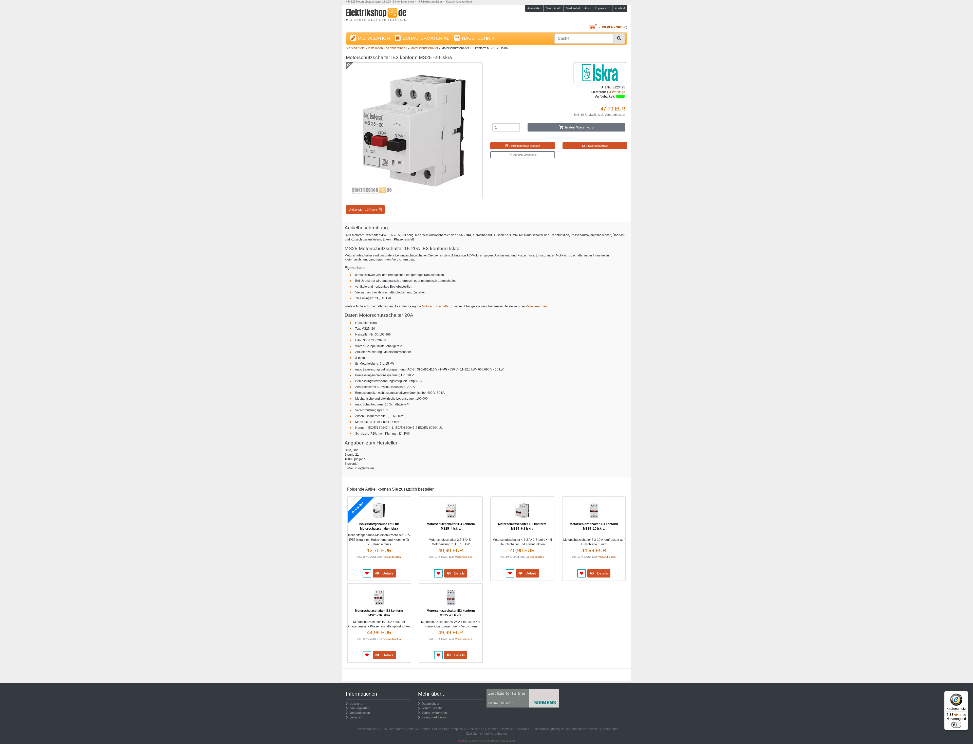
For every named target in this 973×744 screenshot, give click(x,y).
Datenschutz (429, 703)
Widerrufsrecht (431, 708)
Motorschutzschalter (436, 306)
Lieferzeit (355, 717)
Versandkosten (615, 115)
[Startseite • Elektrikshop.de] (390, 15)
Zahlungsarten (358, 708)
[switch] (956, 725)
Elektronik (522, 729)
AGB (587, 8)
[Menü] (965, 694)
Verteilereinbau (536, 306)
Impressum (602, 8)
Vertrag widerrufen (433, 713)
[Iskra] (600, 72)
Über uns (355, 703)
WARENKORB (612, 27)
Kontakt (619, 8)
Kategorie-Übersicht (434, 717)
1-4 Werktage (616, 92)
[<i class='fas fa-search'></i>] (619, 38)
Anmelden (534, 8)
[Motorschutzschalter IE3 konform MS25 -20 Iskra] (414, 197)
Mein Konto (554, 8)
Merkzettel (573, 8)
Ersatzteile (505, 729)
